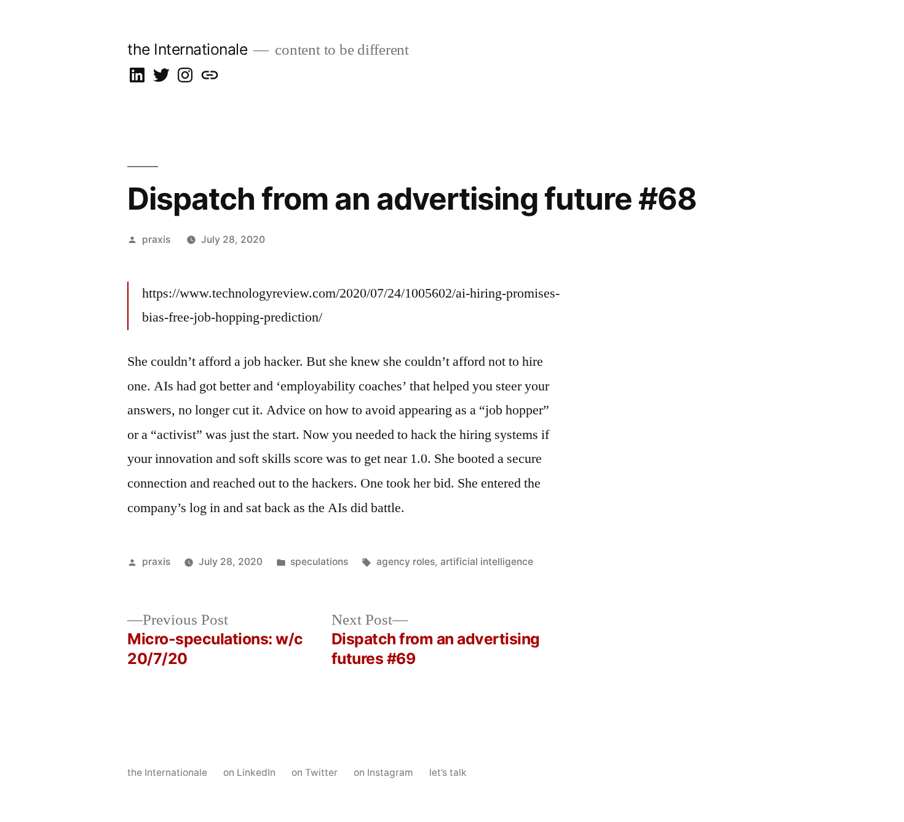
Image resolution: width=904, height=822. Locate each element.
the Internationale (187, 49)
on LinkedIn (249, 772)
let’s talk (448, 772)
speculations (319, 561)
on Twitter (314, 772)
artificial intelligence (486, 561)
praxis (156, 239)
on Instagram (383, 772)
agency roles (405, 561)
